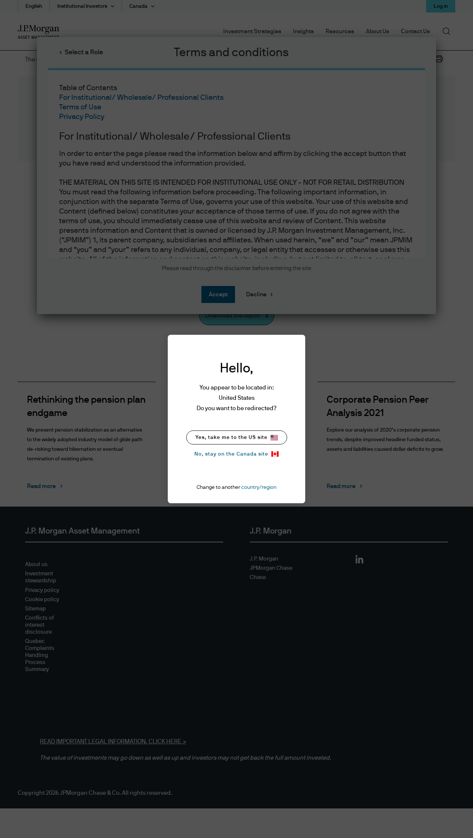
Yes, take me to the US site (231, 437)
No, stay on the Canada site (231, 454)
